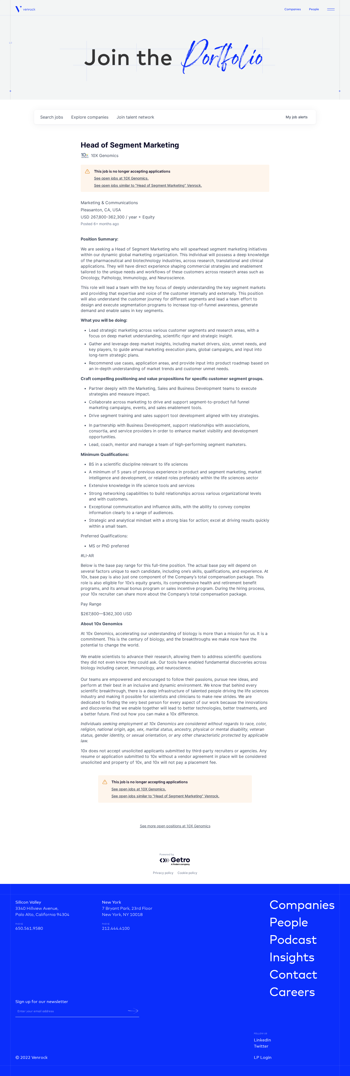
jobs (51, 117)
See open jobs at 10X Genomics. (121, 178)
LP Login (263, 1058)
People (314, 9)
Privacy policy (163, 873)
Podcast (293, 940)
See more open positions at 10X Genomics (175, 826)
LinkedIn (262, 1040)
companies (89, 117)
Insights (291, 958)
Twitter (261, 1046)
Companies (292, 9)
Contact (293, 975)
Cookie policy (187, 873)
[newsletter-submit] (133, 1011)
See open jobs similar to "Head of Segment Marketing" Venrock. (148, 185)
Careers (292, 992)
